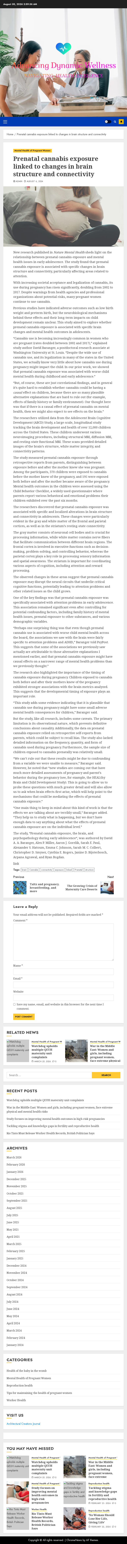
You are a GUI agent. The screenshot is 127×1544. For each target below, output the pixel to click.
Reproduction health (20, 1385)
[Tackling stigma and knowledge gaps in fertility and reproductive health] (75, 1492)
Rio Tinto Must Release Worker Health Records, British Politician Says (50, 1133)
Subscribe (121, 121)
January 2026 (15, 1172)
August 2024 (14, 1294)
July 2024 (12, 1302)
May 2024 (13, 1316)
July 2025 (12, 1215)
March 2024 (14, 1330)
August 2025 (14, 1208)
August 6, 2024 (35, 181)
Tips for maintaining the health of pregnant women (39, 1393)
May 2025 (13, 1229)
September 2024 (17, 1287)
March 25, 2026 (42, 1061)
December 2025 (16, 1179)
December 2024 (16, 1265)
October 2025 (15, 1193)
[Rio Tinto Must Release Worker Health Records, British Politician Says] (18, 1518)
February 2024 (16, 1338)
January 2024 (15, 1345)
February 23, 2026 (101, 1503)
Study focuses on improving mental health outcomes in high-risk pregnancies (56, 1119)
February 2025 (16, 1251)
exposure (59, 869)
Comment (20, 920)
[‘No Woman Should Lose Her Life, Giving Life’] (75, 1518)
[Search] (115, 121)
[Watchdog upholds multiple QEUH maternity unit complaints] (18, 1051)
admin (19, 181)
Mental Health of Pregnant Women (32, 150)
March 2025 (14, 1244)
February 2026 (16, 1164)
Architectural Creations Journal (23, 1424)
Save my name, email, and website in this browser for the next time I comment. (60, 1006)
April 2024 (13, 1323)
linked (69, 869)
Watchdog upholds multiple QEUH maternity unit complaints (45, 1051)
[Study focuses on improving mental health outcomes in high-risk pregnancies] (18, 1492)
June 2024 (13, 1309)
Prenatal (79, 869)
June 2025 (13, 1222)
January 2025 (15, 1258)
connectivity (46, 869)
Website (18, 991)
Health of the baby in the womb (27, 1371)
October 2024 (15, 1280)
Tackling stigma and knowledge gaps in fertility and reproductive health (53, 1126)
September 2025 (17, 1200)
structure (89, 869)
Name (18, 965)
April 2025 (13, 1237)
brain (24, 869)
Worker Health (16, 1400)
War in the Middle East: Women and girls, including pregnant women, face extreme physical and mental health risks (105, 1057)
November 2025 (17, 1186)
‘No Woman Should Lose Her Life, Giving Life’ (101, 1518)
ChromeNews (74, 1540)
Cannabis (33, 869)
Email (17, 978)
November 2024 (17, 1273)
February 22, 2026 (101, 1527)
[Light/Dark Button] (108, 121)
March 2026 (14, 1157)
